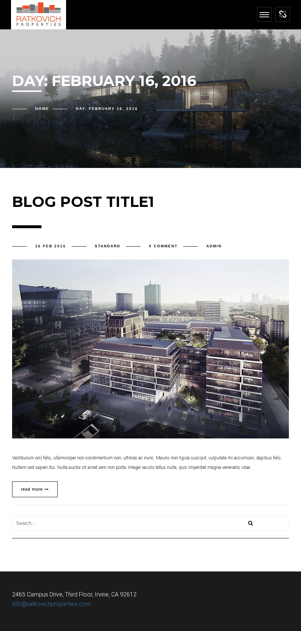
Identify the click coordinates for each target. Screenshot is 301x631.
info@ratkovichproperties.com (51, 603)
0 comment (163, 246)
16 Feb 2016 (50, 246)
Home (42, 109)
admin (214, 246)
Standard (107, 246)
